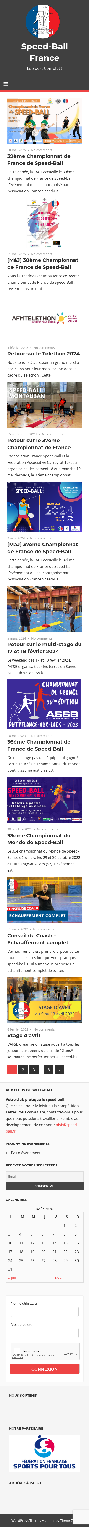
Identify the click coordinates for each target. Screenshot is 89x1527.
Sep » (57, 1278)
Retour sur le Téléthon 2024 (43, 354)
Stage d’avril (23, 1035)
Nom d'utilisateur (24, 1303)
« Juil (12, 1278)
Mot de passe (21, 1324)
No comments (41, 150)
